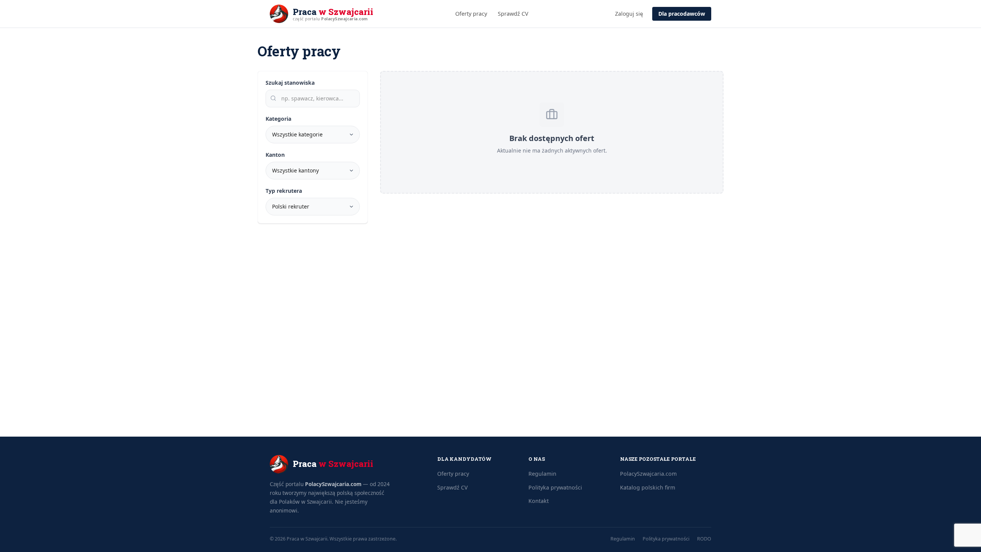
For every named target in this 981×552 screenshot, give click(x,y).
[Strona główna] (279, 14)
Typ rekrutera (284, 190)
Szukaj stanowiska (290, 82)
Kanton (275, 154)
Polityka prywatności (555, 487)
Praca (333, 12)
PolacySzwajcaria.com (333, 484)
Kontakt (538, 500)
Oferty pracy (471, 13)
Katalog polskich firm (647, 487)
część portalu (330, 18)
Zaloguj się (629, 13)
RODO (704, 539)
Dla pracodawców (681, 13)
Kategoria (278, 118)
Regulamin (542, 473)
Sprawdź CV (513, 13)
